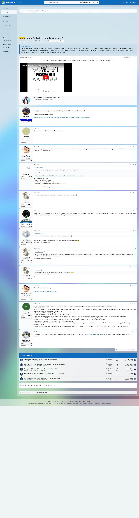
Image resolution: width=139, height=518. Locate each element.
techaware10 (26, 173)
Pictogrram (26, 201)
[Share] (133, 57)
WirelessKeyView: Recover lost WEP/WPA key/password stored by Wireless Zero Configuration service (62, 117)
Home (88, 401)
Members (7, 30)
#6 (135, 192)
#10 (135, 267)
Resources (7, 25)
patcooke (26, 116)
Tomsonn (26, 136)
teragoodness (26, 340)
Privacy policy (78, 401)
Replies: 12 (30, 57)
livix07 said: (37, 270)
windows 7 (60, 41)
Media (6, 21)
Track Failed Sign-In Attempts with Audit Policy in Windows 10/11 (42, 378)
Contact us (62, 401)
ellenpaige (26, 312)
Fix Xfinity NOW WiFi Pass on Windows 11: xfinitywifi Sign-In (41, 359)
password (52, 41)
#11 (135, 285)
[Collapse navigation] (15, 8)
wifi (56, 41)
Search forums (7, 40)
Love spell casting (39, 291)
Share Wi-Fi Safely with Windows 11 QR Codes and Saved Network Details (44, 364)
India (59, 97)
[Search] (97, 2)
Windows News (42, 361)
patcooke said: (38, 167)
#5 (135, 164)
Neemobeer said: (39, 252)
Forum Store (7, 51)
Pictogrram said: (39, 233)
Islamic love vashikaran (51, 291)
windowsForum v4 (51, 401)
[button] (16, 16)
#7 (135, 210)
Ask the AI (6, 47)
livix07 (26, 239)
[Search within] (93, 2)
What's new (8, 16)
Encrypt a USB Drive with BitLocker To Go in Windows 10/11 (41, 369)
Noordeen (23, 41)
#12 (135, 303)
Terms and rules (70, 401)
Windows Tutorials (43, 365)
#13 (135, 331)
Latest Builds (7, 44)
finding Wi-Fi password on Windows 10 (96, 334)
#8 (135, 230)
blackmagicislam (26, 155)
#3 (135, 128)
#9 (135, 248)
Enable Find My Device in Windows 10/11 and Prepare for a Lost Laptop (44, 373)
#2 (135, 108)
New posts (6, 37)
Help (84, 401)
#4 (135, 146)
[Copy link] (136, 57)
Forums (7, 12)
